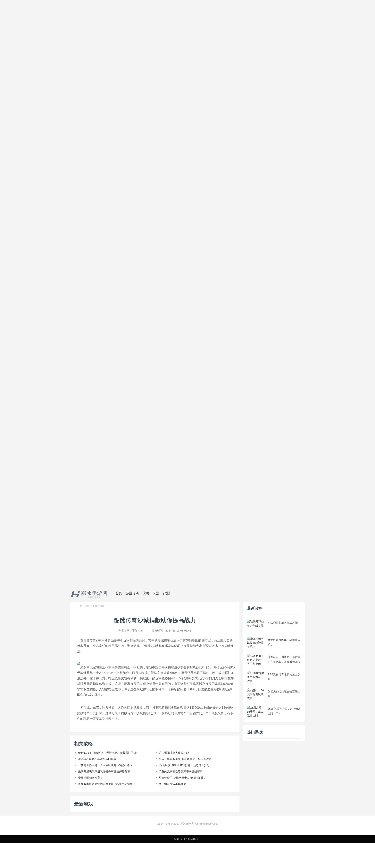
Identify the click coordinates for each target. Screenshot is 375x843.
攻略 (102, 606)
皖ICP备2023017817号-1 (187, 839)
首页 (95, 606)
